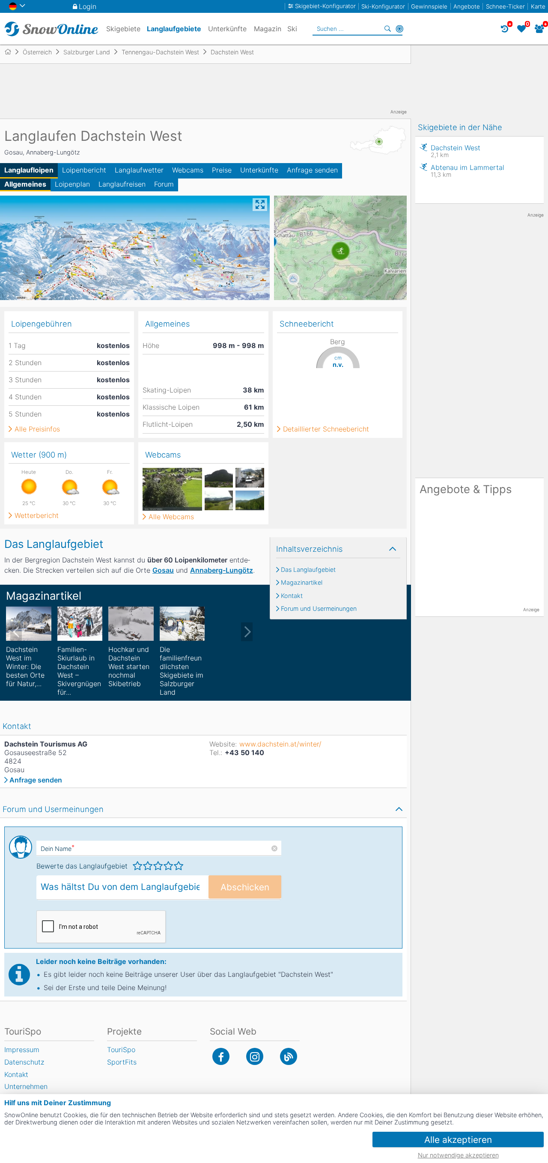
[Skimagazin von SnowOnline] (288, 1056)
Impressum (21, 1049)
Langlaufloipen (29, 170)
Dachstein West (455, 150)
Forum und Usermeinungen (319, 609)
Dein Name (57, 848)
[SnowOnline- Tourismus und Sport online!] (11, 52)
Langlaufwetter (139, 170)
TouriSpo (121, 1049)
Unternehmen (26, 1086)
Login (87, 6)
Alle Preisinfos (37, 428)
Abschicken (244, 887)
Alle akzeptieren (458, 1139)
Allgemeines (25, 184)
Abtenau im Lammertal (467, 170)
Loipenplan (72, 184)
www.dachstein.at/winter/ (280, 744)
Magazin (267, 28)
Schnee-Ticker (505, 6)
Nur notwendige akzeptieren (458, 1155)
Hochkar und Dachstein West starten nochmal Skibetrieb (128, 666)
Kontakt (292, 596)
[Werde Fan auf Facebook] (220, 1056)
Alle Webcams (171, 516)
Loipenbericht (84, 170)
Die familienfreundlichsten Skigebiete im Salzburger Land (181, 670)
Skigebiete (123, 28)
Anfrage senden (312, 170)
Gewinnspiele (429, 6)
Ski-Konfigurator (383, 6)
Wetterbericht (37, 515)
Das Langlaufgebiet (308, 570)
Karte (538, 6)
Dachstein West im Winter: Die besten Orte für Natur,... (25, 666)
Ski (292, 28)
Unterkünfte (259, 170)
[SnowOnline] (51, 29)
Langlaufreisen (122, 184)
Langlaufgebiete (174, 28)
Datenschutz (24, 1062)
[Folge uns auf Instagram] (254, 1056)
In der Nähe (399, 28)
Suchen (387, 28)
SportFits (122, 1062)
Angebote (466, 6)
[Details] (28, 624)
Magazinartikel (301, 583)
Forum (164, 184)
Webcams (187, 170)
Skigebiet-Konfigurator (325, 6)
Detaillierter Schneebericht (326, 428)
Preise (222, 170)
